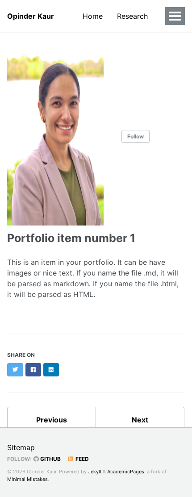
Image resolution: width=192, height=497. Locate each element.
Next (140, 419)
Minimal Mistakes (27, 479)
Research (132, 16)
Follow (135, 136)
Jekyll (94, 471)
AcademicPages (125, 471)
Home (93, 16)
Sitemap (21, 447)
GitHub (50, 458)
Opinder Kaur (30, 16)
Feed (81, 458)
